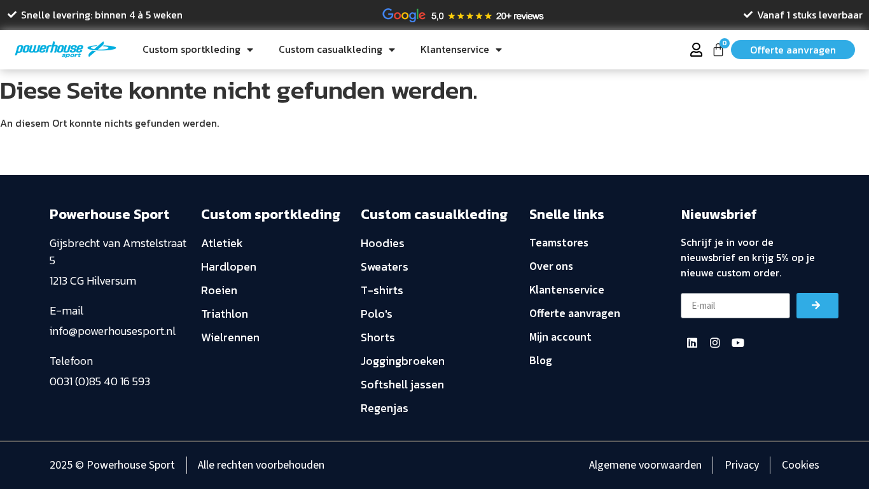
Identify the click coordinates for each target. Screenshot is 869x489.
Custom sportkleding (191, 49)
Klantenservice (455, 49)
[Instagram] (715, 342)
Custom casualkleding (330, 49)
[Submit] (817, 305)
